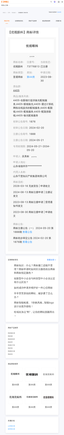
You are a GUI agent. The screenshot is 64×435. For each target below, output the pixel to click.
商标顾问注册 (11, 351)
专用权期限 (19, 146)
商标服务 (14, 12)
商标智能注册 (11, 333)
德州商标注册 (11, 429)
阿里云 (4, 12)
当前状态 (45, 62)
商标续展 (10, 336)
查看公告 (27, 231)
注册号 (30, 62)
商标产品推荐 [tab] (33, 21)
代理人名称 (19, 172)
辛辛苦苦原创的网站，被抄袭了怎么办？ (33, 295)
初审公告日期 (20, 127)
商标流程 (18, 181)
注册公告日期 (20, 140)
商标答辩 (10, 342)
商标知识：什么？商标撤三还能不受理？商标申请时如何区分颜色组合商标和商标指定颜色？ (34, 269)
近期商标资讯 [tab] (19, 21)
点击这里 (59, 12)
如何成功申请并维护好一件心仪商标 (33, 287)
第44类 (31, 76)
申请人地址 (19, 162)
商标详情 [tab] (6, 21)
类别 (29, 72)
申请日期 (45, 72)
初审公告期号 (20, 121)
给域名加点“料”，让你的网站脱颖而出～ (34, 313)
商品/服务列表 (20, 96)
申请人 (16, 156)
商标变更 (10, 348)
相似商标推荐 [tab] (46, 21)
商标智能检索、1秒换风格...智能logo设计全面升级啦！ (34, 304)
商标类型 (18, 72)
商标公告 (18, 224)
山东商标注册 (11, 426)
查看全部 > (51, 260)
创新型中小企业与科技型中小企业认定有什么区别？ (34, 280)
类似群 (16, 86)
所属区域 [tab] (58, 21)
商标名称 (18, 62)
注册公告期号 (20, 133)
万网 (9, 12)
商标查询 (10, 354)
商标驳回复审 (11, 339)
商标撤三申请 (11, 345)
